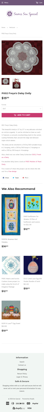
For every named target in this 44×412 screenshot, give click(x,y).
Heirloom (12, 27)
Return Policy (22, 374)
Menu (6, 2)
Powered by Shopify (28, 399)
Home (3, 27)
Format (4, 105)
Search (22, 362)
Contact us (22, 365)
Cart (40, 2)
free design (12, 171)
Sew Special (16, 399)
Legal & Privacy (22, 377)
